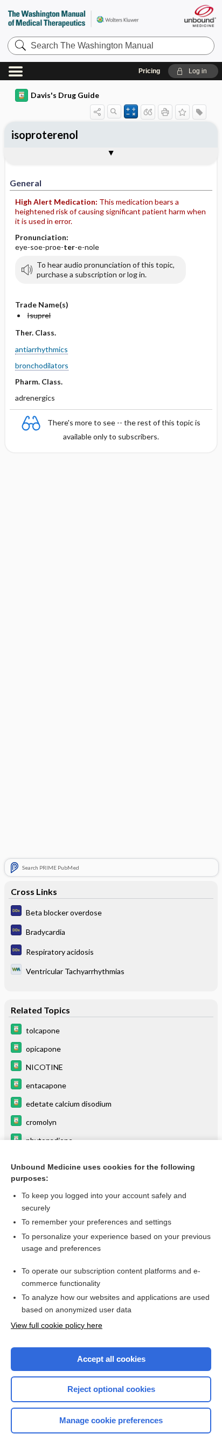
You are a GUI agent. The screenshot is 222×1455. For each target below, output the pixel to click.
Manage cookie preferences (111, 1420)
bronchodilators (41, 365)
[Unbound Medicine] (199, 16)
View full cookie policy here (56, 1325)
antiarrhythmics (41, 349)
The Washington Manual (73, 18)
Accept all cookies (111, 1358)
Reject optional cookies (111, 1389)
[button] (193, 71)
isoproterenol (44, 134)
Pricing (149, 71)
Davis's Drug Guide (65, 95)
